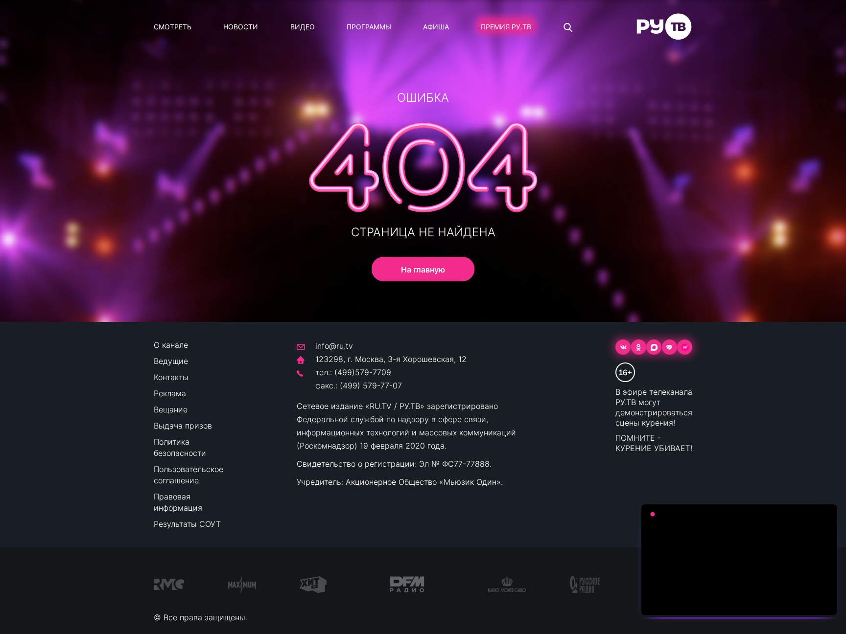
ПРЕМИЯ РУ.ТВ (506, 27)
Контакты (171, 377)
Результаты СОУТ (187, 524)
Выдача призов (183, 425)
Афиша (436, 27)
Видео (302, 27)
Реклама (170, 393)
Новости (240, 27)
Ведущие (171, 361)
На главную (423, 269)
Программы (369, 27)
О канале (171, 345)
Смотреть (172, 27)
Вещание (171, 409)
